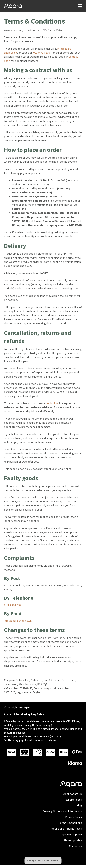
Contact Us (75, 846)
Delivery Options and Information (62, 811)
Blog (79, 806)
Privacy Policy (73, 817)
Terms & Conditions (70, 823)
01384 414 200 (41, 53)
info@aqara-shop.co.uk (18, 621)
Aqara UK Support (71, 835)
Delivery (13, 740)
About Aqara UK (72, 794)
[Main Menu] (78, 6)
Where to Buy (74, 800)
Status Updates (72, 840)
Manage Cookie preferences (43, 860)
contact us (52, 403)
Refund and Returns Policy (66, 829)
